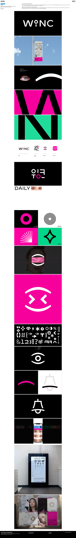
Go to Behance (2, 8)
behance (50, 533)
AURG (3, 1)
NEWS (3, 537)
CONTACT (72, 537)
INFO (73, 1)
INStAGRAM (50, 533)
